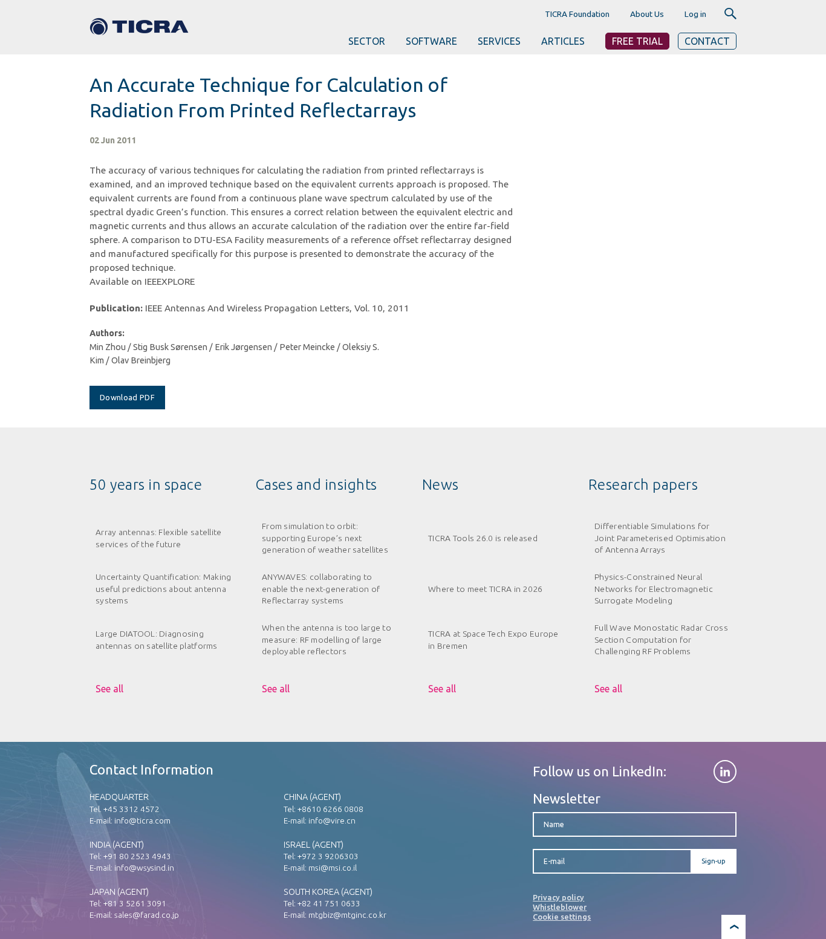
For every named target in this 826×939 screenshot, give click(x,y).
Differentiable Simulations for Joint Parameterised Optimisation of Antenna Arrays (660, 537)
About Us (647, 14)
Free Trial (637, 41)
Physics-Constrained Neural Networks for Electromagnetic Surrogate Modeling (653, 588)
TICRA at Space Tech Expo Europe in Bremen (493, 639)
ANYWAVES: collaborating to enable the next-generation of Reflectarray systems (321, 588)
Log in (695, 14)
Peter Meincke (307, 347)
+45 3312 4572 (131, 809)
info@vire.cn (332, 820)
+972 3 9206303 (328, 856)
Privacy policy (558, 897)
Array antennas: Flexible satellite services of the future (158, 537)
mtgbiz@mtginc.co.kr (347, 915)
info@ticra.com (142, 820)
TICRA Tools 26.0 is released (483, 538)
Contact (707, 41)
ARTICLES (563, 41)
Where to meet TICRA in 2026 (485, 589)
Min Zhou (107, 347)
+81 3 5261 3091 (134, 903)
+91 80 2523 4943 (137, 856)
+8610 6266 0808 (330, 809)
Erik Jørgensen (243, 347)
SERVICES (499, 41)
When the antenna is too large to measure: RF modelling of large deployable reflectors (326, 639)
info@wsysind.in (144, 867)
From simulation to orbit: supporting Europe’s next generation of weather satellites (325, 537)
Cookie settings (562, 916)
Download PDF (127, 397)
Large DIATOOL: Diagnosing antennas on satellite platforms (157, 639)
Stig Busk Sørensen (170, 347)
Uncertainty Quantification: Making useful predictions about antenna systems (163, 588)
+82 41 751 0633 (329, 903)
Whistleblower (560, 907)
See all (109, 688)
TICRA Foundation (577, 14)
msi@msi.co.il (332, 867)
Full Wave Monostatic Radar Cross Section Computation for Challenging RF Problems (661, 639)
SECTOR (366, 41)
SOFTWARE (431, 41)
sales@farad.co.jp (146, 915)
